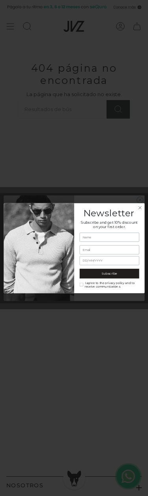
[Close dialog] (140, 207)
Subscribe (109, 273)
